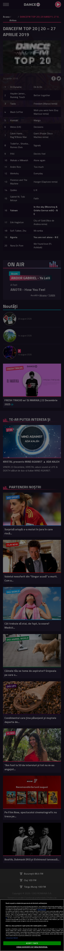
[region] (32, 925)
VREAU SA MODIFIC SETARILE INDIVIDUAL (31, 947)
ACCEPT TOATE (32, 943)
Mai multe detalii (42, 909)
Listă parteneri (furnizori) (12, 938)
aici (6, 918)
